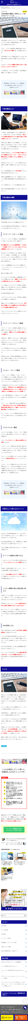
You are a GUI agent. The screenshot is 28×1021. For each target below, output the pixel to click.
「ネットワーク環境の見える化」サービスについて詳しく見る (14, 829)
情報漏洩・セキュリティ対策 (9, 942)
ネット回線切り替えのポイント (10, 966)
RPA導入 (4, 934)
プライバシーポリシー (17, 1012)
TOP (3, 1007)
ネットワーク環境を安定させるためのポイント (13, 971)
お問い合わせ (5, 1012)
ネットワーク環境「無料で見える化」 (12, 1009)
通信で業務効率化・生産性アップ (10, 951)
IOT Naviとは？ (11, 1007)
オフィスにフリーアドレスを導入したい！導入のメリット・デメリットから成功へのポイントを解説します (13, 984)
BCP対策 (4, 746)
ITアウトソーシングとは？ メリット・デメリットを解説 (13, 977)
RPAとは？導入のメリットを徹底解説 (11, 962)
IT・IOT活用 (5, 930)
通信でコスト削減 (6, 946)
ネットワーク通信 (6, 938)
